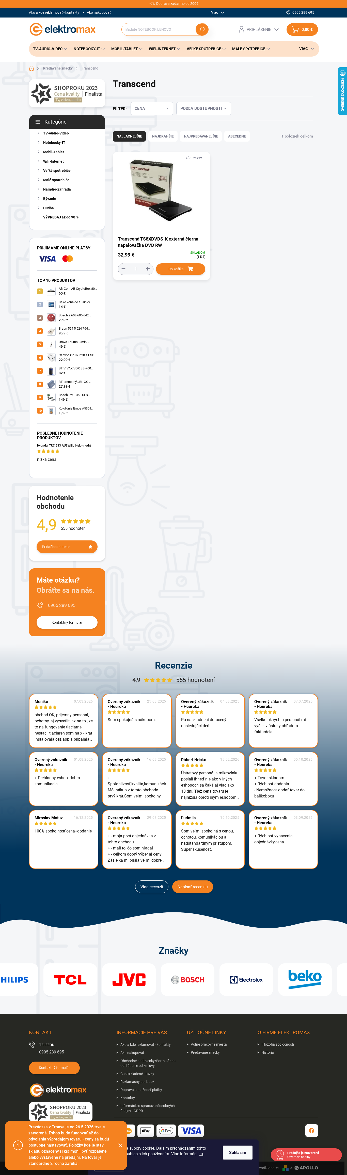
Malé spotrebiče (56, 180)
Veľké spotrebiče (57, 170)
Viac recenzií (151, 886)
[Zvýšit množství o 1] (148, 268)
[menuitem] (49, 49)
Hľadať (202, 29)
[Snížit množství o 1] (123, 268)
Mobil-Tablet (53, 152)
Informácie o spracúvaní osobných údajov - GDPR (147, 1108)
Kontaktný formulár (67, 622)
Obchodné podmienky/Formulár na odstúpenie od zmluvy (148, 1063)
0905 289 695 (61, 605)
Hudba (48, 208)
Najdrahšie (163, 136)
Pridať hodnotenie (56, 547)
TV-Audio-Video (56, 133)
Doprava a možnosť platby (141, 1090)
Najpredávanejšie (201, 136)
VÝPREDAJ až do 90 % (60, 217)
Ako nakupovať (99, 12)
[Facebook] (311, 1130)
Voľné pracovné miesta (209, 1044)
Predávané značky (205, 1052)
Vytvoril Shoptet (266, 1168)
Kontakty (127, 1098)
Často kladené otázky (137, 1074)
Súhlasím (237, 1152)
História (267, 1052)
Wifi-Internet (53, 161)
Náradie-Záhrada (57, 189)
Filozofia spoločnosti (277, 1044)
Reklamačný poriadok (137, 1082)
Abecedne (237, 136)
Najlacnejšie (129, 136)
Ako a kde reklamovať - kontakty (54, 12)
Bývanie (49, 199)
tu (201, 1153)
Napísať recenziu (193, 886)
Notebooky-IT (54, 143)
